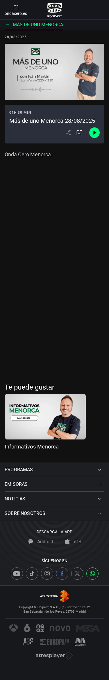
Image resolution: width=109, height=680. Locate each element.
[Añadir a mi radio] (79, 133)
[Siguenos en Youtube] (17, 573)
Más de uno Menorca (38, 24)
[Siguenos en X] (77, 573)
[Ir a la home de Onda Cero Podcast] (54, 9)
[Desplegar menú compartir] (68, 133)
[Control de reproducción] (94, 132)
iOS (77, 541)
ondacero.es (16, 13)
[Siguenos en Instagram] (47, 573)
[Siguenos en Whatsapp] (92, 573)
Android (44, 541)
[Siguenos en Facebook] (62, 573)
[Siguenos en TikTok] (32, 573)
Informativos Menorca (32, 447)
